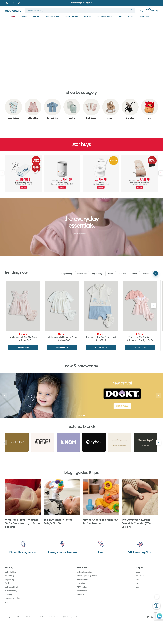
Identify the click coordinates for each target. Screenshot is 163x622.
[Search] (132, 10)
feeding (36, 16)
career (138, 583)
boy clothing (97, 274)
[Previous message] (54, 2)
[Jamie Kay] (17, 442)
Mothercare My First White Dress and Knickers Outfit (62, 339)
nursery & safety (71, 16)
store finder (140, 576)
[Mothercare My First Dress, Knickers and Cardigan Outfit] (140, 306)
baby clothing (66, 274)
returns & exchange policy (86, 576)
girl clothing (82, 274)
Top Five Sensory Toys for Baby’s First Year (58, 521)
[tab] (73, 75)
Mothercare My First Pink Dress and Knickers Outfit (23, 339)
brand (130, 16)
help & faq (81, 583)
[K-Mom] (68, 442)
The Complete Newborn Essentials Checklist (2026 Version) (136, 523)
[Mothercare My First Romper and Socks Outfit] (101, 306)
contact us (139, 580)
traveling (87, 16)
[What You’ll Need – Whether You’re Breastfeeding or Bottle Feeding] (23, 497)
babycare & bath (52, 16)
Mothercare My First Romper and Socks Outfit (101, 339)
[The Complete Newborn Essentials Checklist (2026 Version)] (140, 497)
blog (137, 587)
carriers (135, 274)
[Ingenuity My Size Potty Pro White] (101, 173)
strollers (110, 274)
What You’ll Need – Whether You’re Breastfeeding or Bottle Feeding (22, 523)
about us (139, 572)
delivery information (84, 572)
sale (13, 16)
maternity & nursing (104, 16)
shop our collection (81, 233)
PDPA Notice (81, 587)
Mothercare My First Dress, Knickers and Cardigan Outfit (140, 339)
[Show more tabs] (155, 273)
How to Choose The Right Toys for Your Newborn (100, 521)
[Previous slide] (4, 48)
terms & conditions (84, 580)
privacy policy (82, 591)
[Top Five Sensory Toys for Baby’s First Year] (62, 497)
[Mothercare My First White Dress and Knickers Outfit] (62, 306)
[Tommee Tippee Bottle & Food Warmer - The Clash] (62, 173)
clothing (24, 16)
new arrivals (144, 16)
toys (120, 16)
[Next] (153, 305)
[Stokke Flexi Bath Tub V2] (23, 173)
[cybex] (94, 442)
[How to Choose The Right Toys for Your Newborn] (101, 497)
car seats (122, 274)
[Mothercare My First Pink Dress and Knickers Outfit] (23, 306)
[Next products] (160, 173)
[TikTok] (19, 3)
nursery (146, 274)
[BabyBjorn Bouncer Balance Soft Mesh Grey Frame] (139, 173)
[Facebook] (7, 3)
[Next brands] (158, 442)
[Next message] (108, 2)
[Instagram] (13, 3)
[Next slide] (158, 48)
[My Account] (142, 10)
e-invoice (80, 595)
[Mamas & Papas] (42, 442)
